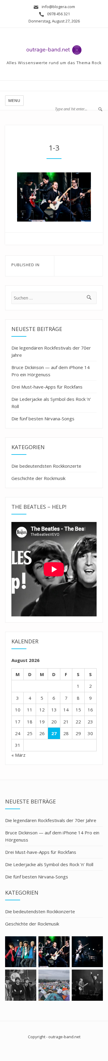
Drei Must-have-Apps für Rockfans (46, 387)
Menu (14, 100)
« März (18, 755)
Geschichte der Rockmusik (38, 478)
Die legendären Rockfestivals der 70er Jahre (51, 351)
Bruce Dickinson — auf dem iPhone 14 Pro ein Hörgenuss (50, 370)
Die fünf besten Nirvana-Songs (42, 419)
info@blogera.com (58, 6)
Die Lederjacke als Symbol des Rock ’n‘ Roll (51, 402)
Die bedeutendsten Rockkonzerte (46, 466)
